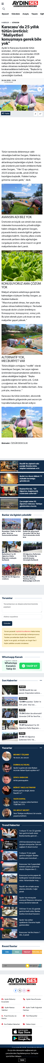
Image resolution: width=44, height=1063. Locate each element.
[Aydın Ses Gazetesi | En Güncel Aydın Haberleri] (24, 4)
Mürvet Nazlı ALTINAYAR (24, 787)
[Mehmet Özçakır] (6, 756)
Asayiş (26, 14)
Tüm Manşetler (31, 1016)
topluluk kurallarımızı (23, 631)
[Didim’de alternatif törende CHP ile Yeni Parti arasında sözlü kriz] (32, 524)
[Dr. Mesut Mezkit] (6, 813)
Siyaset (5, 14)
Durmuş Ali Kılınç (21, 765)
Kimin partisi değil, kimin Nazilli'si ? (24, 792)
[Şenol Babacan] (6, 779)
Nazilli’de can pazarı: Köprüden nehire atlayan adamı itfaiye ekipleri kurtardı (29, 692)
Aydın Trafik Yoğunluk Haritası (32, 1009)
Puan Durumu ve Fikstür (9, 1017)
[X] (20, 990)
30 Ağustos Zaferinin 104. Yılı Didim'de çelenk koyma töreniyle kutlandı (29, 738)
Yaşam (34, 14)
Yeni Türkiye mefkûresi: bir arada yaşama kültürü (27, 815)
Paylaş (7, 113)
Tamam (22, 1060)
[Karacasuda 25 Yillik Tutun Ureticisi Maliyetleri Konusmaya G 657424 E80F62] (22, 199)
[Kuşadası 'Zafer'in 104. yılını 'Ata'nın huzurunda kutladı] (11, 524)
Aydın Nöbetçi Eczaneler (8, 1000)
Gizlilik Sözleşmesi (30, 1056)
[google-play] (22, 1039)
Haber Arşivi (30, 1024)
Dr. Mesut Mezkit (21, 810)
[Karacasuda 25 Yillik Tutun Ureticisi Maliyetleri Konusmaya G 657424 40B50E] (22, 422)
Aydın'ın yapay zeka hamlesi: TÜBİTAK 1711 (25, 803)
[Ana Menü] (3, 4)
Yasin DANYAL (19, 799)
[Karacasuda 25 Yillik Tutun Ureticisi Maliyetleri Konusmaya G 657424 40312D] (22, 265)
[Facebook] (16, 990)
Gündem (15, 14)
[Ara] (4, 9)
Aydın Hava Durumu (33, 999)
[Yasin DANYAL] (6, 802)
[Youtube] (28, 990)
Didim (22, 710)
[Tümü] (41, 681)
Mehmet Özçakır (21, 755)
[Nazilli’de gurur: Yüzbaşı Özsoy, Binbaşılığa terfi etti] (32, 570)
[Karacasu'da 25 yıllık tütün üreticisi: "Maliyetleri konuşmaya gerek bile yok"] (22, 98)
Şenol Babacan (20, 777)
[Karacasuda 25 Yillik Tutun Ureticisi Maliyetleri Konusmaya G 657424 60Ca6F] (22, 339)
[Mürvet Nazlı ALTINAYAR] (6, 790)
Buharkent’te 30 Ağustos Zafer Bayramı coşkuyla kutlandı (29, 727)
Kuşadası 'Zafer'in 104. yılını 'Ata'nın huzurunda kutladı (11, 533)
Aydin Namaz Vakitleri (8, 1009)
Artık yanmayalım (20, 781)
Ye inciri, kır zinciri (21, 758)
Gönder (7, 623)
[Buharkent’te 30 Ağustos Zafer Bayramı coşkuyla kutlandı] (11, 547)
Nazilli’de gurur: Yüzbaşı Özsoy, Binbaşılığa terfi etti (31, 579)
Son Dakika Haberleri (12, 1024)
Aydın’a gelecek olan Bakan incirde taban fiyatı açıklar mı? (26, 769)
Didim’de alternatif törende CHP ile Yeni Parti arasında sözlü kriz (30, 715)
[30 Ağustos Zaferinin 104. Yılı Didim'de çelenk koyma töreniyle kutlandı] (32, 547)
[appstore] (22, 1032)
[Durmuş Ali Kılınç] (6, 768)
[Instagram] (24, 990)
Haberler (5, 22)
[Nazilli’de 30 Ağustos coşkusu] (11, 570)
